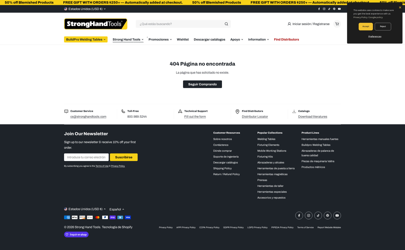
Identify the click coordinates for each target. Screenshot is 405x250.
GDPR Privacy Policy (233, 227)
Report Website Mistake (329, 227)
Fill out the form (195, 116)
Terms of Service (305, 227)
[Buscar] (226, 24)
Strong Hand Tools (87, 227)
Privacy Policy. (118, 166)
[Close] (400, 7)
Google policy (375, 17)
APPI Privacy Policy (186, 227)
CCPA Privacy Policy (209, 227)
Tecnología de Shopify (117, 227)
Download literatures (312, 116)
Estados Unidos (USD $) (86, 8)
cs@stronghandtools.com (88, 116)
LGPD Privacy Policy (257, 227)
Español (115, 209)
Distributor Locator (255, 116)
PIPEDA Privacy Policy (282, 227)
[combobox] (183, 24)
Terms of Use (102, 166)
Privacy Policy (166, 227)
